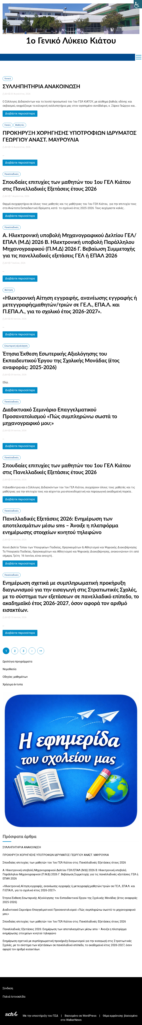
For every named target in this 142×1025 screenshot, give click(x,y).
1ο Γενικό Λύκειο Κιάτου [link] (71, 41)
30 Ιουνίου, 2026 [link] (18, 319)
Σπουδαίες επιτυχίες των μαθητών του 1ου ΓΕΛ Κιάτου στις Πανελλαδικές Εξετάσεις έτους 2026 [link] (64, 862)
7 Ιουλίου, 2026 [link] (17, 263)
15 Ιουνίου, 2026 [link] (18, 617)
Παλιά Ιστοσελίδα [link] (14, 996)
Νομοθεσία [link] (9, 669)
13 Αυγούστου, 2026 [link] (20, 147)
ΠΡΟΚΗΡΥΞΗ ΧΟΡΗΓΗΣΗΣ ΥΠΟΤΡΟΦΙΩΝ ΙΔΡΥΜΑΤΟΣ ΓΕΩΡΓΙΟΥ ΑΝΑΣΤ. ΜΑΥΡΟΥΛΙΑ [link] (56, 855)
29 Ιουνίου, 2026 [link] (18, 374)
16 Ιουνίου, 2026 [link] (18, 539)
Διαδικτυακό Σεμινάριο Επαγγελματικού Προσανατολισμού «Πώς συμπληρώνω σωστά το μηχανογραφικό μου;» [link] (60, 416)
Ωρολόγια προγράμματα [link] (17, 661)
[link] (138, 4)
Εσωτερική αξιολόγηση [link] (16, 346)
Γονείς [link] (8, 125)
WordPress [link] (89, 1015)
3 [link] (23, 651)
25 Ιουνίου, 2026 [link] (18, 479)
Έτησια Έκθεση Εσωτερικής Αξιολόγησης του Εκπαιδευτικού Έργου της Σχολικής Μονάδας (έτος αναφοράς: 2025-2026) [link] (61, 360)
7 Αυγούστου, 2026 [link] (19, 196)
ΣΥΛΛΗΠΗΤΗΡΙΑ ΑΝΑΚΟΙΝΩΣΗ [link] (41, 86)
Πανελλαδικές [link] (12, 174)
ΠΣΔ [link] (55, 1015)
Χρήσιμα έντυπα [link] (13, 684)
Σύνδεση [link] (8, 988)
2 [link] (15, 651)
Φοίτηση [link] (9, 290)
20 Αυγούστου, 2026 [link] (20, 94)
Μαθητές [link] (19, 125)
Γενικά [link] (8, 78)
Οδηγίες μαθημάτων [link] (15, 676)
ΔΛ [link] (6, 94)
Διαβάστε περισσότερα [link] (20, 113)
